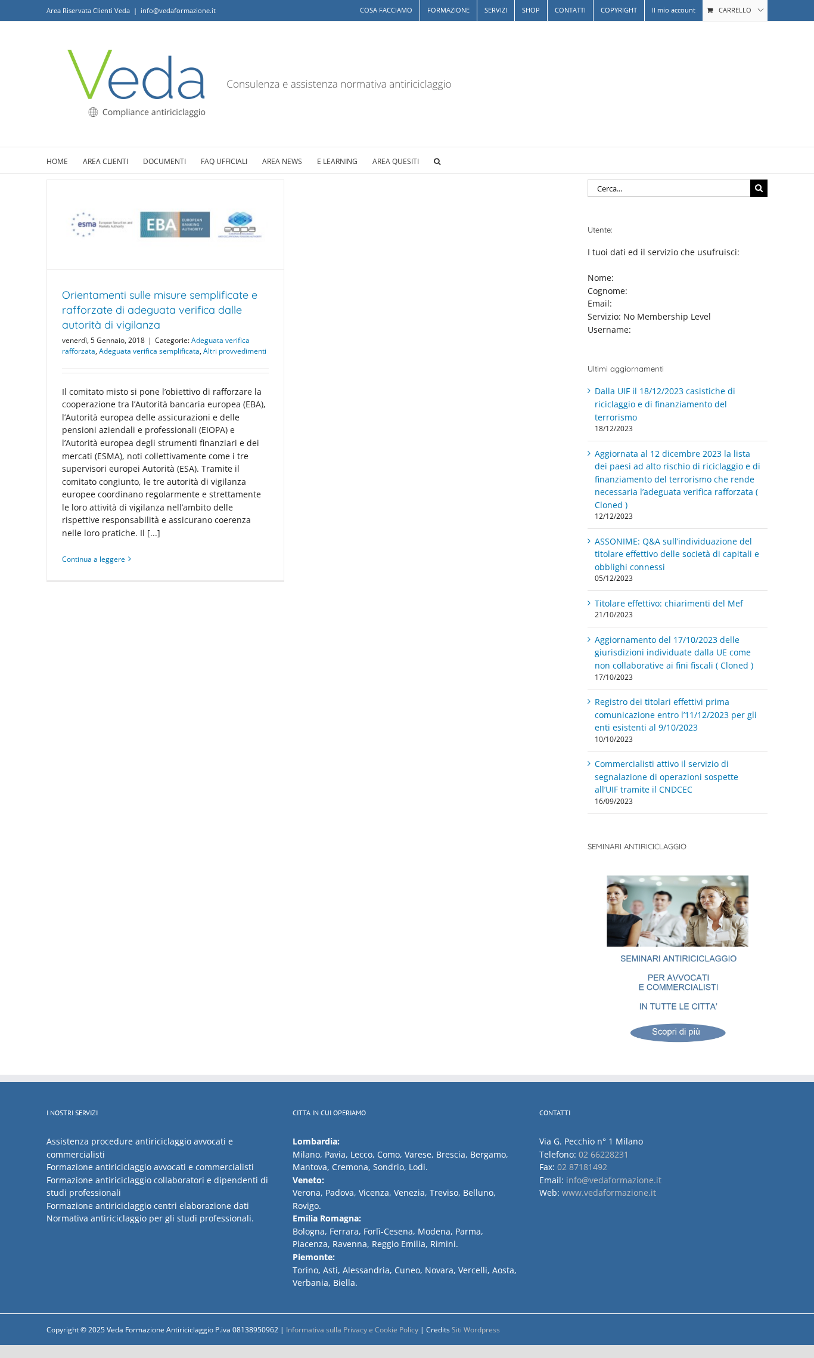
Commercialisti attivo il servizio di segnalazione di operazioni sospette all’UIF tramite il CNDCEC (666, 776)
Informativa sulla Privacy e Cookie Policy (352, 1330)
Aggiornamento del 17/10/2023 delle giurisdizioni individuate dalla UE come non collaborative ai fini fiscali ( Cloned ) (674, 652)
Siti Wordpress (476, 1330)
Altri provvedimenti (234, 351)
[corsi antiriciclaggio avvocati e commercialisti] (678, 965)
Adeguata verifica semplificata (149, 351)
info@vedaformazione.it (178, 10)
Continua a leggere (93, 559)
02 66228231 (604, 1154)
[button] (437, 160)
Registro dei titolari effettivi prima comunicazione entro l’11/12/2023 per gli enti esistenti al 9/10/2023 (676, 714)
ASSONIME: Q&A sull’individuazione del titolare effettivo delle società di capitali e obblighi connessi (677, 554)
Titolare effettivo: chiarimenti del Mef (669, 603)
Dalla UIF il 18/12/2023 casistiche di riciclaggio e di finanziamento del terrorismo (665, 403)
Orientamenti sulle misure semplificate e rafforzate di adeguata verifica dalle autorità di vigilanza (159, 310)
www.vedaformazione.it (609, 1192)
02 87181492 (582, 1167)
